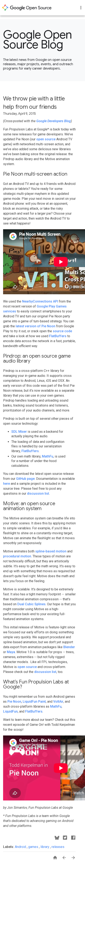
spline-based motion (50, 551)
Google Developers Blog (53, 121)
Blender (69, 647)
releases (58, 847)
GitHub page (25, 479)
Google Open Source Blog (37, 39)
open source (45, 139)
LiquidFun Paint (34, 701)
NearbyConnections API (40, 301)
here (6, 484)
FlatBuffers (57, 336)
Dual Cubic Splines (31, 604)
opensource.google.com (27, 7)
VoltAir (58, 701)
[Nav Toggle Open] (81, 7)
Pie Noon (14, 701)
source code (62, 331)
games (33, 847)
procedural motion (17, 556)
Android (21, 847)
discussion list (38, 493)
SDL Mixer (19, 432)
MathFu (47, 456)
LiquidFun (10, 711)
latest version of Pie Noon (35, 326)
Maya (11, 652)
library (45, 847)
